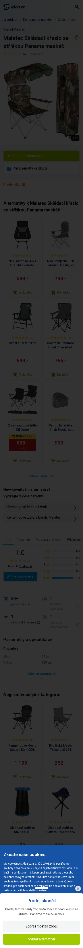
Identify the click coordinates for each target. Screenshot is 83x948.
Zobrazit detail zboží (41, 926)
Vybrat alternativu (41, 939)
